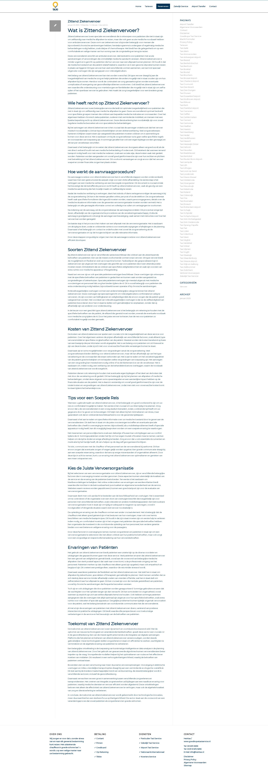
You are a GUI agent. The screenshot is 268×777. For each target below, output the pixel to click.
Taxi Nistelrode (186, 189)
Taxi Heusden (186, 150)
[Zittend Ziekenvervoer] (55, 26)
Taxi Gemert (185, 120)
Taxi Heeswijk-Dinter (189, 144)
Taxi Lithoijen (186, 168)
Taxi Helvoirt (185, 147)
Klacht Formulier (187, 39)
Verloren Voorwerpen (190, 273)
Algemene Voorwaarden (191, 27)
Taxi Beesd (185, 60)
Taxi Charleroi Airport (189, 81)
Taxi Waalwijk (186, 255)
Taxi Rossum (185, 204)
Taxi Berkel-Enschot (189, 63)
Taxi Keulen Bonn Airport (191, 159)
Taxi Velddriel (186, 243)
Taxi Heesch (185, 141)
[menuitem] (138, 6)
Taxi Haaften (185, 126)
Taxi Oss (183, 198)
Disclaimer (185, 33)
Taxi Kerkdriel (186, 156)
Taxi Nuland (185, 192)
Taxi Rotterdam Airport (190, 207)
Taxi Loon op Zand (188, 171)
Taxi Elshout (185, 102)
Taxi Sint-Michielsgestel (190, 219)
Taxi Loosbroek (187, 174)
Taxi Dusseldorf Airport (190, 96)
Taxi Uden (184, 231)
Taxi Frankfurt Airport (189, 108)
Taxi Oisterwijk (186, 195)
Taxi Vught (184, 252)
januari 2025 (185, 298)
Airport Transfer (187, 24)
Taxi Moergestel (187, 183)
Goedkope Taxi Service (190, 36)
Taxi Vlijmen (185, 249)
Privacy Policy (186, 42)
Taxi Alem (184, 51)
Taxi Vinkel (184, 246)
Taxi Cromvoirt (186, 84)
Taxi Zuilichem (186, 270)
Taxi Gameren (186, 111)
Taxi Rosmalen (186, 201)
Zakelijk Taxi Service (189, 276)
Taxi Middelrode (187, 180)
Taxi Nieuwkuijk (187, 186)
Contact (183, 30)
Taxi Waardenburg (188, 258)
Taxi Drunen (185, 93)
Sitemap (188, 765)
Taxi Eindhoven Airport (190, 99)
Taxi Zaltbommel (187, 267)
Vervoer (94, 25)
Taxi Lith (183, 165)
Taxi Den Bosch (187, 87)
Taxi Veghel (185, 240)
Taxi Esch (184, 105)
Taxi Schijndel (186, 213)
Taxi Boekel (185, 69)
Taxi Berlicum (186, 66)
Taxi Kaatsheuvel (187, 153)
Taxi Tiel (183, 228)
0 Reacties (84, 25)
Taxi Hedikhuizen (187, 138)
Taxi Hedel (184, 135)
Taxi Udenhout (186, 234)
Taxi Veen (184, 237)
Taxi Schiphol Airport (189, 216)
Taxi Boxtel (185, 72)
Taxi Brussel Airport (188, 78)
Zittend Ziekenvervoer (84, 21)
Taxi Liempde (186, 162)
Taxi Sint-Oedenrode (189, 222)
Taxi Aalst (184, 48)
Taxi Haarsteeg (186, 132)
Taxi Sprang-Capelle (189, 225)
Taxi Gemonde (186, 123)
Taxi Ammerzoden (188, 54)
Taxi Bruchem (186, 75)
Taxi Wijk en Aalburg (189, 264)
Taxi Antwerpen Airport (190, 57)
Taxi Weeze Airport (188, 261)
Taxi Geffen (185, 114)
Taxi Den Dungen (188, 90)
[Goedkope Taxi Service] (55, 6)
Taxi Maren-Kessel (188, 177)
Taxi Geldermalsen (188, 117)
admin (105, 25)
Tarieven (184, 45)
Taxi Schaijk (185, 210)
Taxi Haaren (185, 129)
